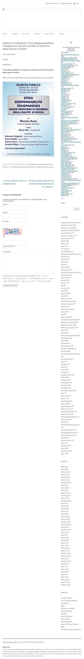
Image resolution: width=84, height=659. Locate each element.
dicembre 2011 (66, 553)
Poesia (63, 151)
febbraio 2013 (65, 516)
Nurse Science (66, 137)
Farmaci (64, 91)
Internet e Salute (67, 107)
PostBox (64, 102)
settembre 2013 (66, 501)
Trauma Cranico (66, 188)
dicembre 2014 (66, 477)
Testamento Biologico (69, 183)
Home (4, 34)
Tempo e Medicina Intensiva (71, 180)
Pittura (63, 149)
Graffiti (63, 97)
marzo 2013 (65, 514)
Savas (51, 167)
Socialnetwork (66, 162)
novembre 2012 (66, 524)
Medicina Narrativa (67, 122)
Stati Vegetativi (66, 165)
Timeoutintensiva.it (67, 185)
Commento (7, 252)
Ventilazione (65, 194)
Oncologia (64, 140)
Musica (63, 126)
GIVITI (63, 606)
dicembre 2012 (66, 522)
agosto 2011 (65, 564)
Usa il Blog (26, 34)
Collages (64, 99)
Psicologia (64, 177)
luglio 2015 (64, 467)
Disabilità (64, 77)
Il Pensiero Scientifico (68, 608)
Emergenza (65, 84)
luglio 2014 (64, 485)
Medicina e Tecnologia (69, 120)
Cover (63, 70)
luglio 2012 (64, 535)
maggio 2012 (65, 540)
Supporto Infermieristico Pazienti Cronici (69, 171)
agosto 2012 (65, 532)
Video (63, 195)
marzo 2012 (65, 545)
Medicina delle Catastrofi (69, 117)
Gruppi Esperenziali (67, 157)
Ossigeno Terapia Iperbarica (71, 142)
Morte (63, 125)
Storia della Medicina (68, 168)
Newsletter (65, 136)
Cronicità (64, 71)
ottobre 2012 (65, 527)
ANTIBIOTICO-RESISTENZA (70, 61)
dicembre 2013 (66, 495)
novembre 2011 (66, 556)
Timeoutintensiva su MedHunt (71, 629)
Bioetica (64, 68)
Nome (5, 204)
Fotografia (64, 100)
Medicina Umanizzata (68, 123)
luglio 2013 (64, 503)
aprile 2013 (64, 511)
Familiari (64, 90)
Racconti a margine (68, 159)
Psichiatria (64, 175)
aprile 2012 (64, 543)
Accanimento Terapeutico (70, 54)
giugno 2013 (65, 506)
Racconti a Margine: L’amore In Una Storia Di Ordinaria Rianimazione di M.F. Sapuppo (41, 183)
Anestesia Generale (68, 59)
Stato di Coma (66, 166)
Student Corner (66, 169)
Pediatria (64, 148)
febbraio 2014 (65, 493)
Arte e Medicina (66, 64)
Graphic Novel (66, 111)
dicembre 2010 (66, 585)
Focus (63, 96)
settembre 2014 (66, 482)
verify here (71, 50)
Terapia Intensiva (67, 178)
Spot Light (64, 163)
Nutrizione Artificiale (68, 139)
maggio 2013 (65, 509)
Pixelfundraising (65, 3)
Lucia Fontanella (66, 611)
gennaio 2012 (65, 550)
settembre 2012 (66, 530)
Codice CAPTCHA (9, 246)
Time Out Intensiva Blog (10, 642)
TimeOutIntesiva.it (51, 3)
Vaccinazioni (65, 191)
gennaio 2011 (65, 582)
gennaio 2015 (65, 474)
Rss (77, 3)
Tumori (63, 189)
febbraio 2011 (65, 579)
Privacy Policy (50, 34)
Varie (50, 164)
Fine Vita (64, 94)
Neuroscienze (66, 131)
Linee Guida (65, 114)
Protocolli (64, 154)
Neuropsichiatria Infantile (70, 129)
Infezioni (64, 105)
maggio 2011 (65, 571)
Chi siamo (14, 34)
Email (5, 213)
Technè (63, 174)
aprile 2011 (64, 574)
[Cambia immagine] (4, 237)
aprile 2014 (64, 490)
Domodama (65, 603)
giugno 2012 (65, 537)
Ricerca (63, 160)
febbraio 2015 (65, 472)
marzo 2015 (65, 469)
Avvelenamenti (66, 67)
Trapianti (64, 186)
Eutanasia (64, 134)
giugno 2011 (65, 569)
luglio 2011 (64, 566)
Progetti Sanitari (42, 164)
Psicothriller (65, 113)
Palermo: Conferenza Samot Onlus (23, 167)
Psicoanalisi (65, 156)
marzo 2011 (65, 577)
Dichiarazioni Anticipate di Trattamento (70, 75)
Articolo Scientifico (67, 65)
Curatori (37, 34)
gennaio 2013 (65, 519)
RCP (62, 116)
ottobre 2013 (65, 498)
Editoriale (64, 82)
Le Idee (63, 108)
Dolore (63, 79)
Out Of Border (66, 145)
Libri (62, 110)
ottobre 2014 (65, 480)
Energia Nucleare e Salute (70, 85)
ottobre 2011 (65, 558)
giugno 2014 (65, 488)
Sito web (6, 221)
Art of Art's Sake (66, 598)
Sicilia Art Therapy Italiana (69, 624)
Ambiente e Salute (67, 58)
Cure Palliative (31, 164)
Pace (62, 146)
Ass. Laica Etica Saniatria (69, 600)
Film (62, 93)
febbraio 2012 (65, 548)
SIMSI (63, 627)
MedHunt (64, 613)
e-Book (63, 81)
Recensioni (65, 128)
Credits (61, 34)
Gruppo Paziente (67, 103)
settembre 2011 (66, 561)
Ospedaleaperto (66, 621)
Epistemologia (66, 88)
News (63, 133)
